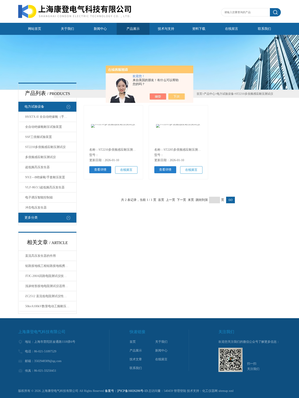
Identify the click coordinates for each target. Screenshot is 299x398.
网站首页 (34, 28)
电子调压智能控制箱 (39, 197)
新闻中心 (100, 28)
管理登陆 (180, 391)
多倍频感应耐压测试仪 (40, 157)
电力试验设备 (34, 106)
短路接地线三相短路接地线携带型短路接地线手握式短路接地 (50, 266)
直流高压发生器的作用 (40, 255)
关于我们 (67, 28)
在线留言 (231, 28)
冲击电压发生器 (36, 207)
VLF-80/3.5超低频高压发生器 (45, 187)
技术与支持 (166, 28)
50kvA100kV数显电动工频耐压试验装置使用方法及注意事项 (50, 306)
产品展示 (133, 28)
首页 (199, 93)
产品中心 (209, 93)
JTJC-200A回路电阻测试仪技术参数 (49, 276)
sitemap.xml (226, 391)
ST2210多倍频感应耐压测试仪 (45, 147)
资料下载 (198, 28)
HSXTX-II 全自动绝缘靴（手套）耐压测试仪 (50, 116)
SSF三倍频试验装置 (38, 137)
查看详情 (100, 169)
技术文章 (136, 359)
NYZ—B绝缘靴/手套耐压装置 (45, 177)
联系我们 (264, 28)
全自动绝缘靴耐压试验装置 (43, 127)
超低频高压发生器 (37, 167)
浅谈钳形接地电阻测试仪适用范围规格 (50, 286)
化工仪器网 (210, 391)
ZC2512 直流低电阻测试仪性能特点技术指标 (50, 296)
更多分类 (31, 217)
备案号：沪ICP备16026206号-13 (126, 391)
